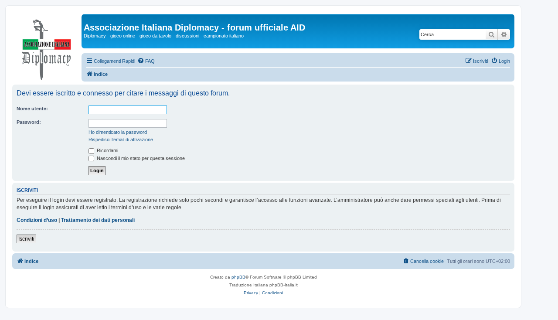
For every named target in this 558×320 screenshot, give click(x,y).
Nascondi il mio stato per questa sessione (140, 158)
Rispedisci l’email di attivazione (120, 139)
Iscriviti (26, 239)
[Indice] (47, 47)
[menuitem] (146, 61)
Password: (29, 122)
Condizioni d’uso (37, 220)
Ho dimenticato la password (117, 132)
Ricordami (106, 150)
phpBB (238, 277)
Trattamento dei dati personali (98, 220)
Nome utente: (32, 108)
